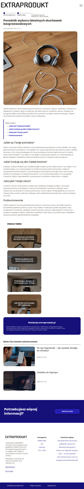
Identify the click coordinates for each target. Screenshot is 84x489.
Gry (42, 444)
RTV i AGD (42, 450)
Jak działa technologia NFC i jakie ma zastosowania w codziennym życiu (24, 304)
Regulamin (52, 485)
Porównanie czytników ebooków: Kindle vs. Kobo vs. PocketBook (24, 238)
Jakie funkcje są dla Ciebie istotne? (24, 129)
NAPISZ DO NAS (67, 411)
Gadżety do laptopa (47, 372)
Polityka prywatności (15, 485)
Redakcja (10, 467)
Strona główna (9, 15)
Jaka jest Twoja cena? (18, 132)
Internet (42, 447)
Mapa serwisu (35, 485)
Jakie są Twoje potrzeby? (20, 126)
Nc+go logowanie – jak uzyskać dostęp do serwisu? (57, 349)
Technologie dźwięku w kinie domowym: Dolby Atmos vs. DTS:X (24, 282)
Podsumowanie (15, 135)
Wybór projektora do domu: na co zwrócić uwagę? (24, 260)
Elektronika (21, 15)
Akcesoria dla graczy (67, 447)
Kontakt (9, 471)
